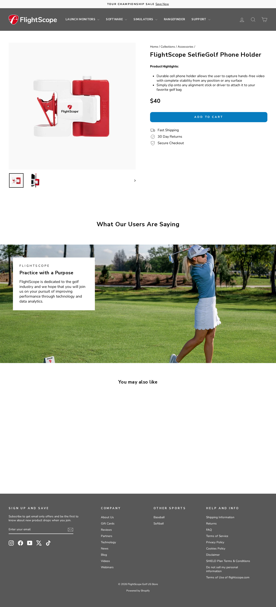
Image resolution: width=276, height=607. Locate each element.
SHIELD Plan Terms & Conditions (228, 561)
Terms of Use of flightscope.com (227, 577)
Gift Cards (107, 523)
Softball (159, 523)
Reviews (106, 530)
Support (199, 19)
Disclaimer (213, 555)
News (104, 548)
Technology (108, 542)
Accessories (185, 47)
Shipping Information (220, 517)
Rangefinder (174, 19)
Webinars (107, 567)
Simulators (143, 19)
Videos (105, 561)
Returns (211, 523)
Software (115, 19)
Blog (104, 555)
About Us (107, 517)
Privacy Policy (215, 542)
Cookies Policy (215, 548)
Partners (106, 536)
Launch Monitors (81, 19)
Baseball (159, 517)
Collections (168, 47)
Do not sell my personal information (222, 569)
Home (154, 47)
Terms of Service (217, 536)
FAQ (209, 530)
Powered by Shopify (138, 590)
